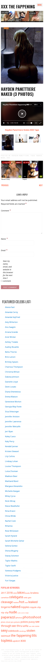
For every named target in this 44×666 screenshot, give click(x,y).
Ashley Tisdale (11, 342)
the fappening (21, 635)
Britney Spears (11, 362)
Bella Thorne (11, 352)
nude (3, 158)
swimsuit (5, 635)
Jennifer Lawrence (13, 421)
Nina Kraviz (10, 511)
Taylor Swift (10, 565)
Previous (4, 185)
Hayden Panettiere (20, 156)
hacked (16, 602)
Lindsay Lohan (11, 461)
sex (30, 626)
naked (39, 156)
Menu (40, 4)
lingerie (5, 607)
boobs (27, 593)
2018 (10, 593)
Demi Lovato (10, 386)
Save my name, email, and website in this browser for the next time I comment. (8, 271)
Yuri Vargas (10, 580)
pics (12, 622)
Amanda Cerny (11, 312)
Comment (6, 210)
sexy (4, 630)
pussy (32, 621)
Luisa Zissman (11, 471)
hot (21, 602)
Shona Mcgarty (11, 550)
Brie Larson (10, 357)
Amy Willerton (11, 322)
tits (34, 635)
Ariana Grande (11, 332)
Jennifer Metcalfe (12, 426)
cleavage (7, 602)
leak (26, 602)
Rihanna (8, 526)
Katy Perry (9, 441)
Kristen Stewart (12, 451)
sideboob (13, 630)
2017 (3, 592)
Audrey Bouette (12, 347)
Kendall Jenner (11, 446)
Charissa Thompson (14, 367)
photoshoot (32, 617)
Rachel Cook (10, 521)
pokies (24, 621)
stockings (22, 631)
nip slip (4, 612)
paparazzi (8, 617)
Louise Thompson (13, 466)
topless (6, 640)
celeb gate (27, 597)
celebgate (16, 597)
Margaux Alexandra (13, 486)
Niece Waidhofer (12, 506)
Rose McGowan (11, 531)
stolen (31, 630)
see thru (17, 626)
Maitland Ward (11, 481)
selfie (25, 626)
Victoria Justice (11, 575)
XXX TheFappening (10, 649)
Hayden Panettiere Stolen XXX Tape (22, 130)
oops (27, 613)
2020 (15, 593)
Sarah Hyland (11, 536)
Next (41, 185)
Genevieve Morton (13, 401)
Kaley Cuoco (10, 436)
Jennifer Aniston (12, 416)
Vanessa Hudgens (13, 570)
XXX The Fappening (18, 6)
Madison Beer (11, 476)
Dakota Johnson (12, 376)
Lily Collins (10, 456)
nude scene (21, 613)
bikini (21, 593)
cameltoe (5, 597)
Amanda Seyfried (12, 317)
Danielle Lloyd (11, 381)
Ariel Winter (10, 337)
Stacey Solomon (12, 555)
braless (34, 592)
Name (4, 238)
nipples (25, 607)
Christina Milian (12, 372)
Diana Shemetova (13, 391)
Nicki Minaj (10, 501)
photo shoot (5, 622)
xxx (8, 158)
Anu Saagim (10, 327)
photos (19, 617)
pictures (17, 622)
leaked (33, 602)
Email (4, 250)
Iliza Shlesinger (12, 411)
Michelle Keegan (12, 491)
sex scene (35, 626)
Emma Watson (11, 396)
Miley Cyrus (10, 496)
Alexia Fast (10, 307)
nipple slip (35, 607)
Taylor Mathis (11, 560)
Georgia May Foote (13, 406)
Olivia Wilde (10, 516)
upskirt (16, 640)
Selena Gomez (11, 545)
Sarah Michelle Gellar (14, 540)
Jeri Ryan (9, 431)
